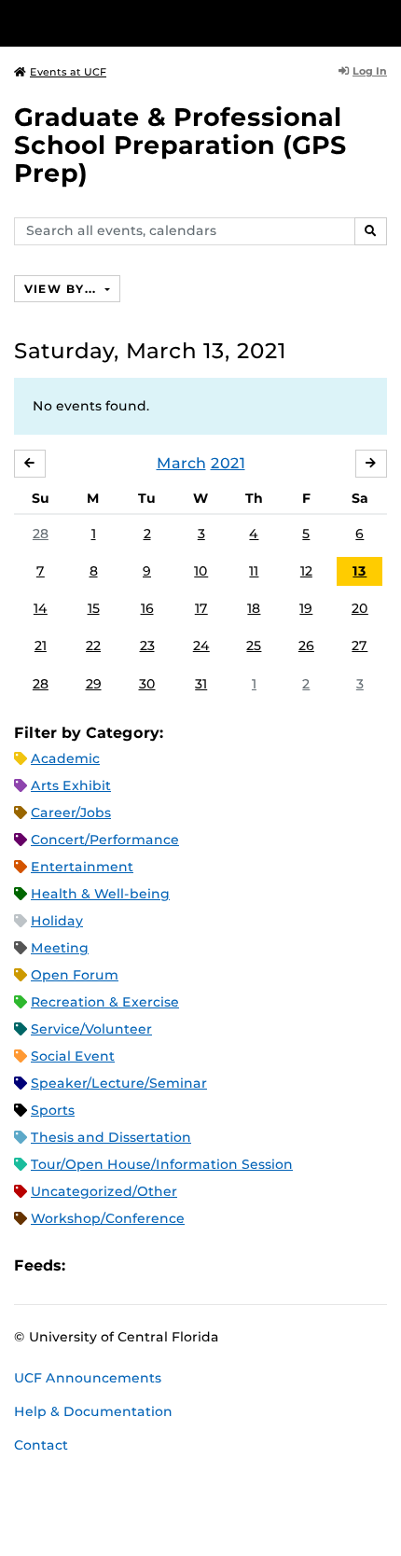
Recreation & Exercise (105, 1001)
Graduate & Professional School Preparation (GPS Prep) (180, 145)
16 (147, 608)
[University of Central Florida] (142, 22)
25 (253, 645)
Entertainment (82, 866)
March (181, 463)
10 (201, 571)
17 (201, 608)
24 (201, 645)
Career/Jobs (71, 812)
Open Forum (74, 974)
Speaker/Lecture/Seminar (119, 1083)
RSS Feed (153, 1266)
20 (360, 608)
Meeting (60, 947)
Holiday (57, 920)
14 (41, 608)
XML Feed (184, 1266)
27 (359, 645)
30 (147, 683)
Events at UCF (68, 71)
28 (40, 533)
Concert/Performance (105, 839)
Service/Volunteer (91, 1029)
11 (253, 571)
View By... (62, 289)
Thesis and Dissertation (111, 1137)
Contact (41, 1445)
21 (41, 645)
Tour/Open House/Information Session (162, 1164)
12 (306, 571)
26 (306, 645)
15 (94, 608)
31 (201, 683)
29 (94, 683)
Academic (65, 758)
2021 (228, 463)
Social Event (73, 1056)
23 (147, 645)
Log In (370, 70)
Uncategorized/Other (104, 1191)
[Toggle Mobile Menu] (382, 22)
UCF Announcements (87, 1377)
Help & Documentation (93, 1411)
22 (93, 645)
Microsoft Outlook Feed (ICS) (121, 1266)
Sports (53, 1110)
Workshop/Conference (108, 1218)
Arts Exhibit (71, 785)
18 (253, 608)
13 (359, 571)
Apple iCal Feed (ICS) (89, 1266)
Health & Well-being (100, 893)
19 (305, 608)
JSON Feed (216, 1266)
